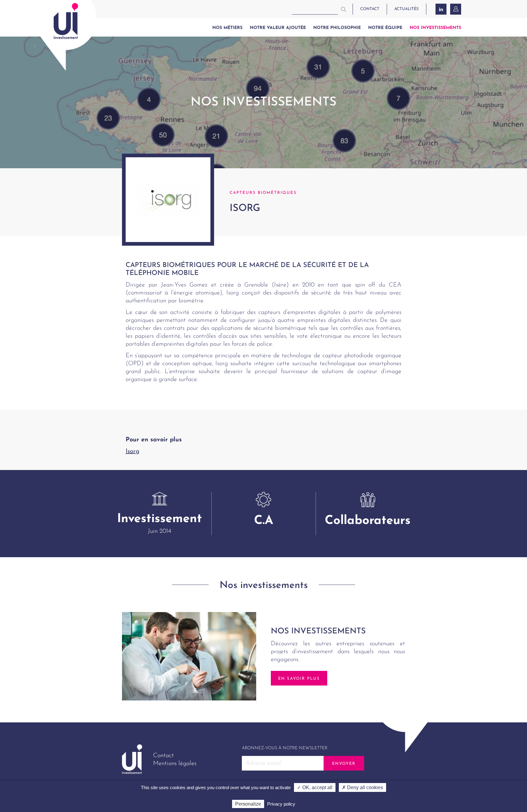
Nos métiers (227, 28)
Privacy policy (281, 804)
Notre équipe (385, 28)
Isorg (132, 451)
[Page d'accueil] (66, 21)
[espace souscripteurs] (456, 9)
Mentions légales (174, 763)
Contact (163, 756)
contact (369, 9)
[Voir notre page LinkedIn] (441, 9)
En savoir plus (299, 679)
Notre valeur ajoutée (278, 28)
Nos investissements (435, 28)
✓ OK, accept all (314, 787)
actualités (406, 9)
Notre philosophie (337, 28)
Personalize (248, 804)
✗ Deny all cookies (362, 787)
